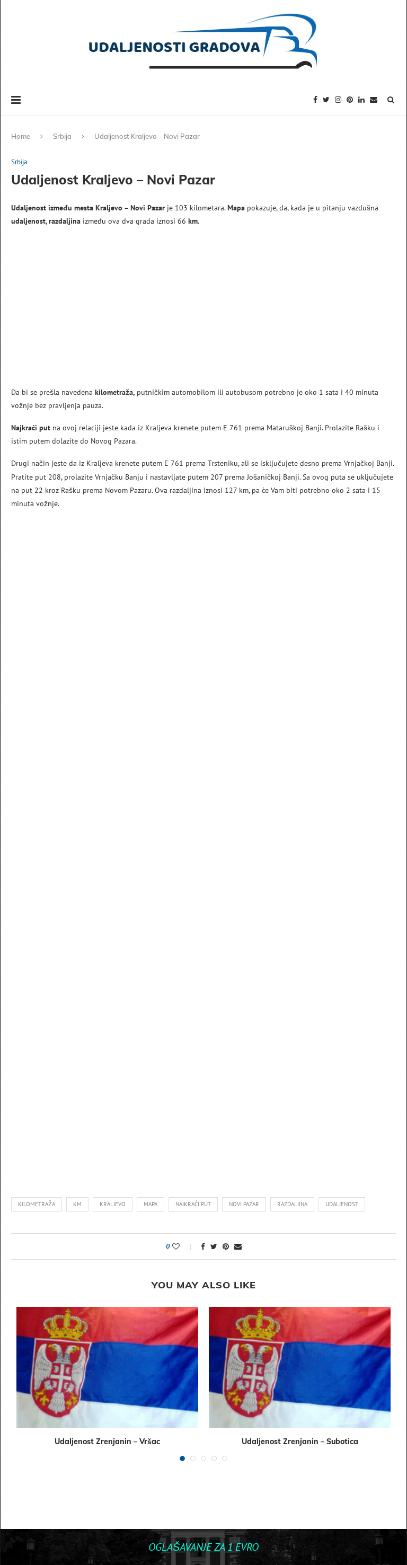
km (77, 1204)
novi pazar (244, 1204)
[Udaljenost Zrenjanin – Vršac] (107, 1367)
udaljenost (341, 1204)
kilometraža (36, 1204)
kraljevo (113, 1204)
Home (20, 136)
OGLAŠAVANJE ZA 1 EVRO (203, 1547)
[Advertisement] (203, 311)
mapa (150, 1204)
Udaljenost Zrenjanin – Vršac (107, 1441)
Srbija (62, 136)
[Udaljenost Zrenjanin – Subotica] (300, 1367)
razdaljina (292, 1204)
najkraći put (193, 1204)
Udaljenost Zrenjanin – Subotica (300, 1441)
